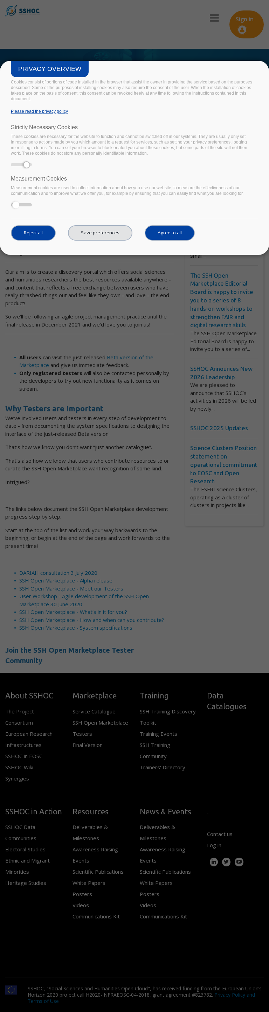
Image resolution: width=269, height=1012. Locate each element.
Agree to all (170, 232)
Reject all (33, 232)
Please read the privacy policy (39, 111)
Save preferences (100, 232)
